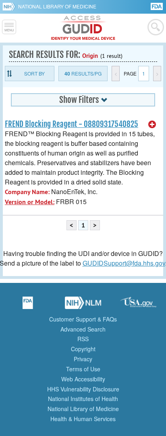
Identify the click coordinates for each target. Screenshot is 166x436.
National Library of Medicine (57, 6)
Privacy (83, 359)
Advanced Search (83, 329)
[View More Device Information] (152, 125)
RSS (83, 339)
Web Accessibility (83, 379)
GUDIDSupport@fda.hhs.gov (124, 263)
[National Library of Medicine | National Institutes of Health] (83, 305)
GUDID (83, 28)
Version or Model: (29, 202)
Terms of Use (83, 369)
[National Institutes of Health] (10, 6)
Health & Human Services (83, 419)
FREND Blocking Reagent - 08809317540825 (71, 124)
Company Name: (27, 192)
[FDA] (157, 5)
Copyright (83, 349)
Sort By (34, 73)
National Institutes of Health (83, 399)
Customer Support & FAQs (83, 319)
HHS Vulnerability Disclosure (83, 389)
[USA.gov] (138, 305)
